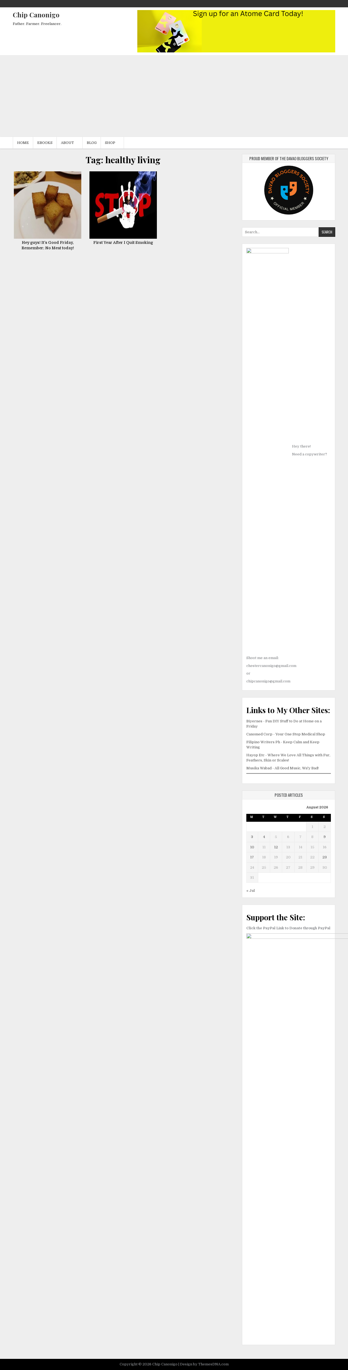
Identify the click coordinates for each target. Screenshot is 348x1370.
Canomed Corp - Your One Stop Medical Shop (285, 734)
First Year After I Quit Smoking (123, 242)
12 (276, 847)
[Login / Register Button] (332, 3)
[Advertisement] (174, 96)
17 (252, 857)
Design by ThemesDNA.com (204, 1364)
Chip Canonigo (36, 14)
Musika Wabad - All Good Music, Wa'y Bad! (282, 768)
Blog (92, 143)
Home (23, 143)
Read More (50, 208)
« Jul (250, 891)
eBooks (44, 143)
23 (324, 857)
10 (252, 847)
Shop (110, 143)
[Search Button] (327, 3)
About (67, 143)
